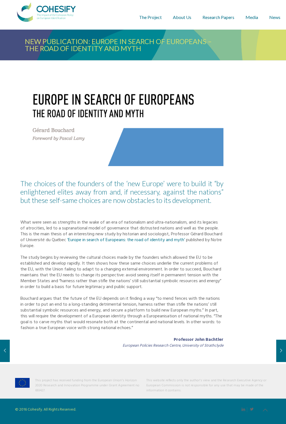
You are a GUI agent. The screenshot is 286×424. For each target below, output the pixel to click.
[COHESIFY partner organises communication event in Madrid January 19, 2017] (5, 351)
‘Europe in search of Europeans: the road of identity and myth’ (126, 240)
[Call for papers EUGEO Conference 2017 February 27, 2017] (281, 351)
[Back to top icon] (265, 410)
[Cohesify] (46, 14)
